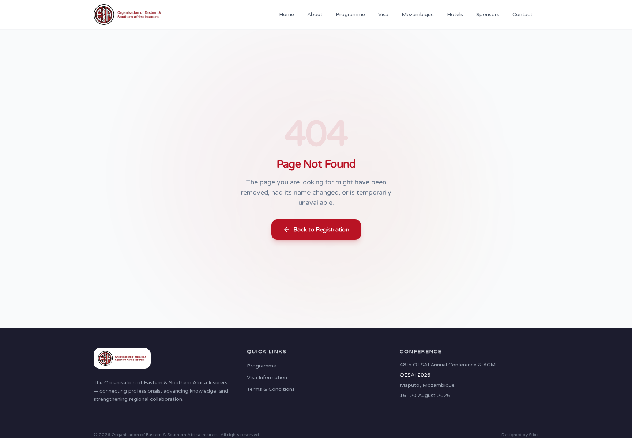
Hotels (455, 14)
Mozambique (418, 14)
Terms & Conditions (271, 389)
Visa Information (267, 377)
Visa (383, 14)
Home (286, 14)
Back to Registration (321, 229)
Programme (350, 14)
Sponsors (487, 14)
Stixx (533, 434)
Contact (522, 14)
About (315, 14)
